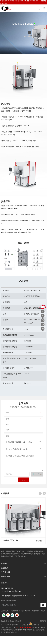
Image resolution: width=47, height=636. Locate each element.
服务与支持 (5, 576)
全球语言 (43, 621)
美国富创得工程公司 (38, 611)
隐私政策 (4, 621)
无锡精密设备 (25, 611)
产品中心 (4, 563)
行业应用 (4, 568)
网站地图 (18, 621)
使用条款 (11, 621)
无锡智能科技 (15, 611)
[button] (40, 493)
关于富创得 (5, 572)
